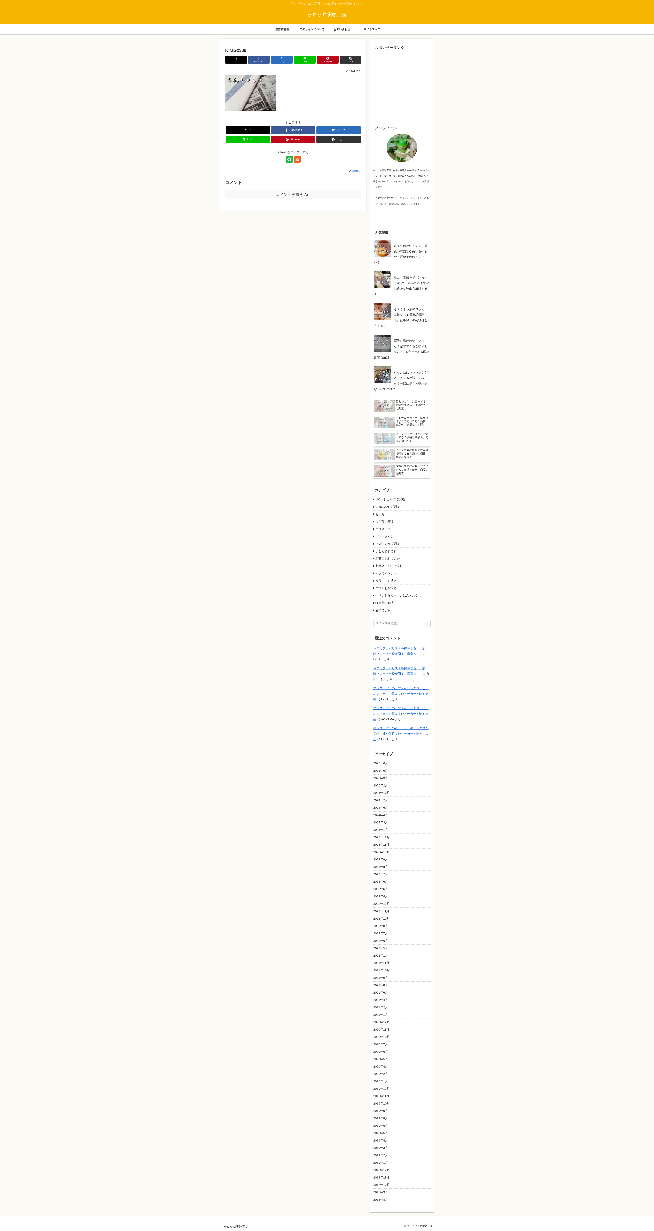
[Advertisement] (402, 88)
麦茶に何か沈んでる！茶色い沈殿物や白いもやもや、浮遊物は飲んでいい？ (400, 254)
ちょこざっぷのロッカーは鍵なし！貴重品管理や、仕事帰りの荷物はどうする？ (400, 317)
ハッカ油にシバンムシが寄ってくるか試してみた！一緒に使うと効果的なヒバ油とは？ (400, 381)
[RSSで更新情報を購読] (297, 159)
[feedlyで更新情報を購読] (289, 159)
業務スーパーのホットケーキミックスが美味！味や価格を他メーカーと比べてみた (401, 733)
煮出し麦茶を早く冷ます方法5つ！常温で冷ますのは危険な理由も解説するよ (401, 286)
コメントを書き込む (293, 194)
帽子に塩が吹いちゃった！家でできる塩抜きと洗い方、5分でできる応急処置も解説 (401, 349)
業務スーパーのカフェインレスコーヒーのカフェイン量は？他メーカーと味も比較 (401, 694)
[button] (350, 60)
